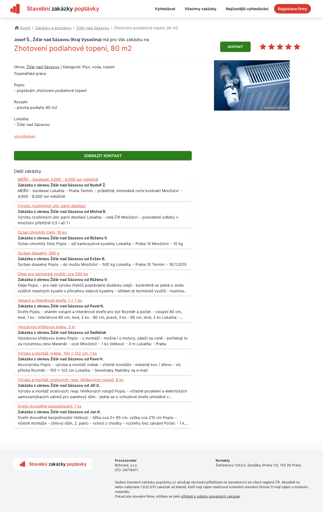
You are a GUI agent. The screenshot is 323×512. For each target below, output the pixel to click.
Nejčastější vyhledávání (247, 8)
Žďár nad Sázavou (42, 67)
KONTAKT (235, 47)
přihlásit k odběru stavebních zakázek (210, 496)
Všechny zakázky (200, 8)
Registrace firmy (292, 8)
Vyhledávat (165, 8)
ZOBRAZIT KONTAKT (103, 155)
